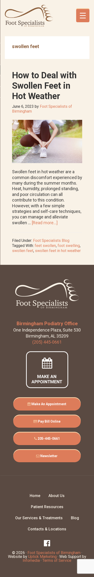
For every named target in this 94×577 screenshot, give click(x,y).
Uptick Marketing (42, 556)
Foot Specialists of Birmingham (29, 16)
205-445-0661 (48, 438)
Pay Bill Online (48, 421)
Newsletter (49, 456)
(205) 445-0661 (47, 342)
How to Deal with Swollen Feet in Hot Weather (44, 85)
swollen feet (22, 250)
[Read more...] (45, 222)
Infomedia (31, 560)
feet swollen (45, 245)
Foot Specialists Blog (51, 240)
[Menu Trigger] (82, 15)
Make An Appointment (48, 404)
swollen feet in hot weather (58, 250)
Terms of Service (56, 560)
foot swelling (69, 245)
